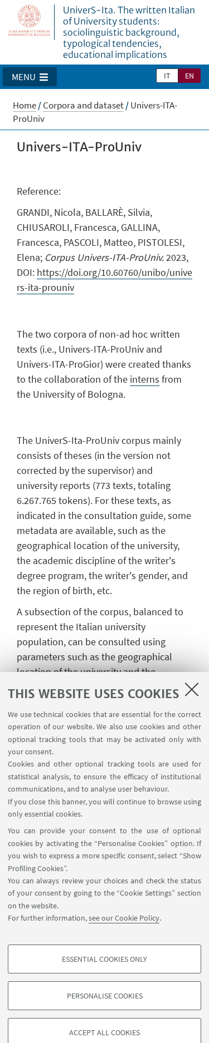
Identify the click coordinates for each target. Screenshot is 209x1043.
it (167, 76)
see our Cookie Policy (124, 918)
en (189, 76)
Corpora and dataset (83, 105)
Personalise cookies (105, 996)
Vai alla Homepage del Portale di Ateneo (29, 22)
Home (24, 105)
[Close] (192, 689)
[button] (30, 76)
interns (144, 379)
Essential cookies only (104, 959)
